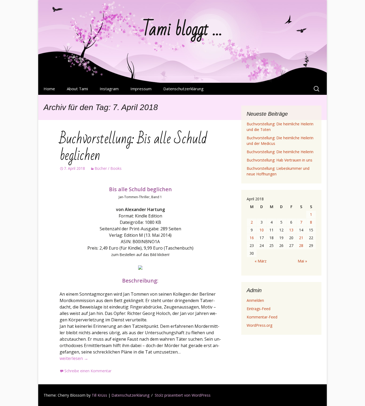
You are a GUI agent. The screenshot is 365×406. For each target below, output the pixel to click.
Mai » (302, 261)
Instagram (109, 88)
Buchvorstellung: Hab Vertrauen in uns (279, 160)
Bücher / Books (108, 168)
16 (252, 237)
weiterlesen (74, 358)
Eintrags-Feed (258, 308)
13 (291, 229)
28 (301, 245)
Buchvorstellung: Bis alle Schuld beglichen (133, 147)
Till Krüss (99, 395)
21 (301, 237)
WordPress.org (259, 325)
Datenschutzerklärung (183, 88)
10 (261, 229)
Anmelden (255, 300)
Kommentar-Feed (262, 316)
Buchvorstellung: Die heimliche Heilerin (280, 151)
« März (260, 261)
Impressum (141, 88)
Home (49, 88)
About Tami (77, 88)
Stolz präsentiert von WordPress (183, 395)
